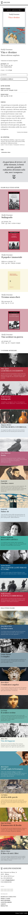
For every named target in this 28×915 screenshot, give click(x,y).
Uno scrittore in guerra (12, 337)
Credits (25, 913)
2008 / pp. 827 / (9, 89)
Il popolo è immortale (11, 257)
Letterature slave (5, 152)
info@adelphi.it (10, 880)
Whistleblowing (5, 900)
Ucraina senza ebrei (10, 297)
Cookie (8, 898)
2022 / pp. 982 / (6, 95)
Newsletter (4, 906)
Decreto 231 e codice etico (8, 896)
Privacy (3, 898)
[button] (21, 45)
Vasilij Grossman (6, 50)
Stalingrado (6, 217)
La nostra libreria (6, 902)
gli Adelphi (3, 64)
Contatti (3, 904)
